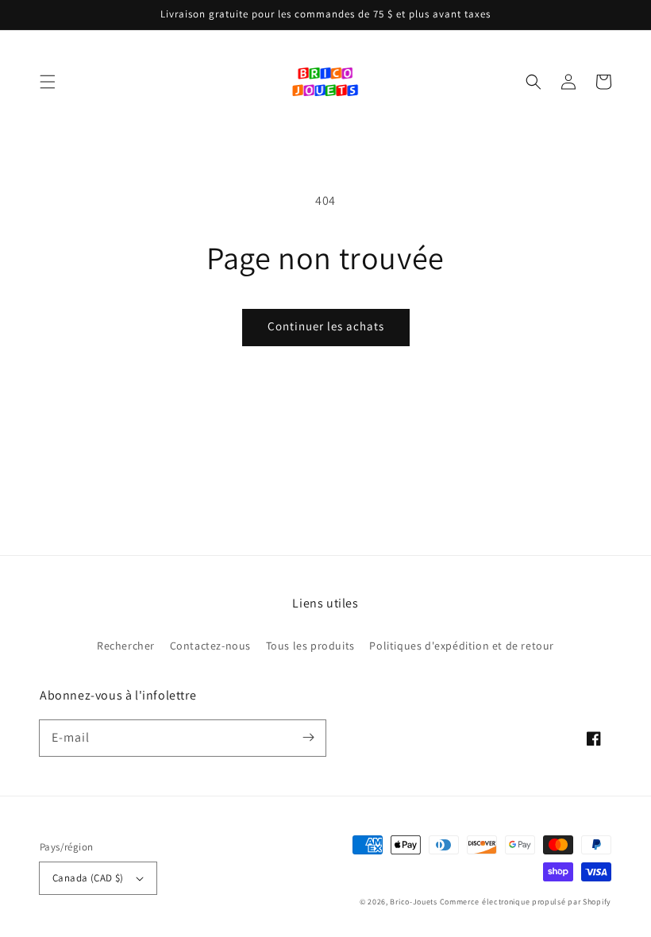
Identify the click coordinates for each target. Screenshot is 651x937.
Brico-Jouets (413, 902)
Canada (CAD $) (88, 878)
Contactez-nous (210, 645)
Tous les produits (310, 645)
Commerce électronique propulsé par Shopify (525, 902)
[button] (47, 81)
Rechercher (126, 645)
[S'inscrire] (308, 737)
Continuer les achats (326, 326)
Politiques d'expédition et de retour (461, 645)
